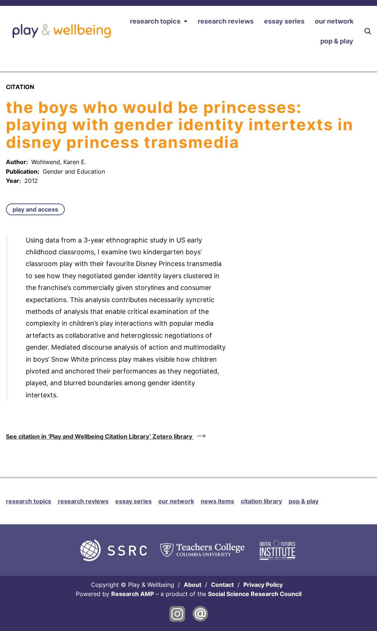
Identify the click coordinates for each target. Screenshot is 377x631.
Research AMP (132, 594)
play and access (35, 209)
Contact (222, 584)
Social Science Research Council (255, 594)
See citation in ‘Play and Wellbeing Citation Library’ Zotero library (100, 436)
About (192, 584)
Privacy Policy (263, 584)
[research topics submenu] (185, 22)
